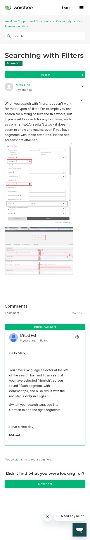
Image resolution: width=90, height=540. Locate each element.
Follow (45, 74)
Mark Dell (23, 85)
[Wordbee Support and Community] (19, 8)
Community (63, 21)
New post (45, 484)
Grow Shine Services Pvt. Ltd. (43, 523)
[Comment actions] (77, 337)
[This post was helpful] (81, 86)
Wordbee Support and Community (28, 21)
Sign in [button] (67, 7)
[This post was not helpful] (81, 100)
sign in (19, 459)
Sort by (77, 313)
